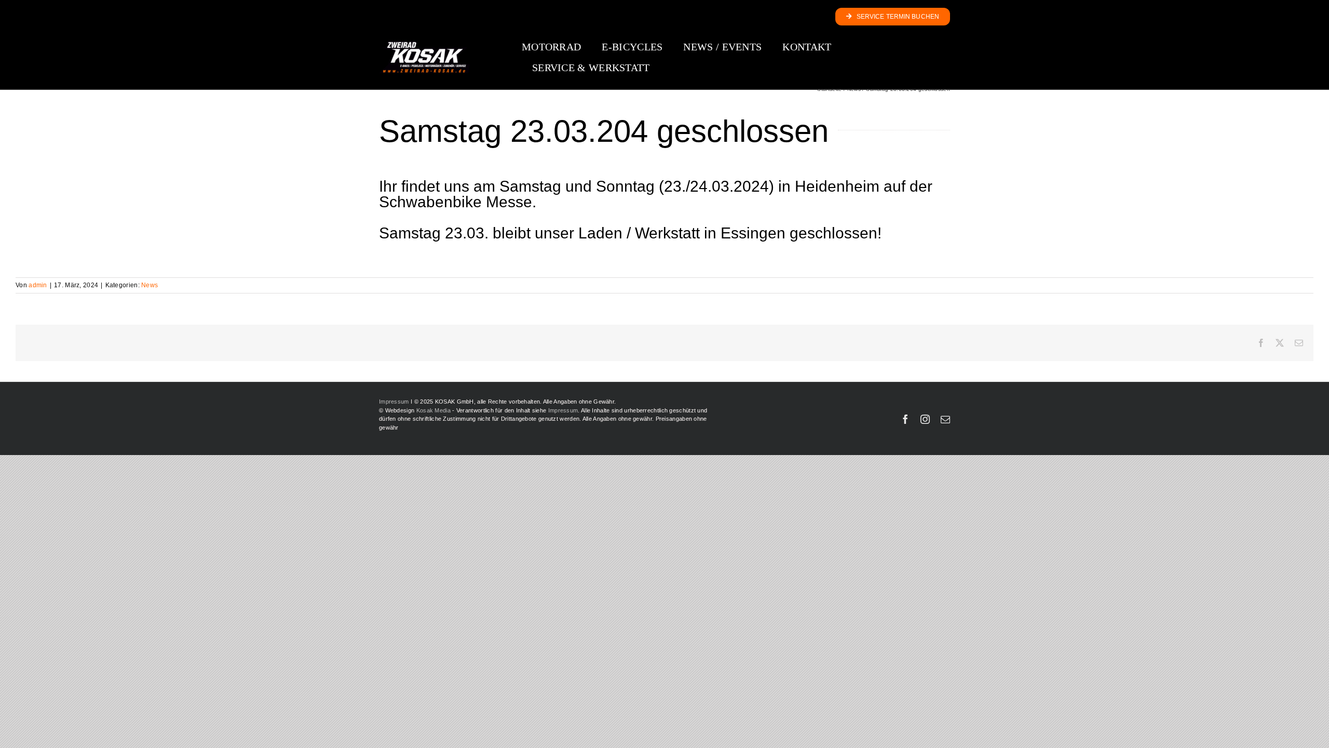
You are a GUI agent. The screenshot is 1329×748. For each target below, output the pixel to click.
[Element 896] (424, 45)
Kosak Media (433, 410)
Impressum (394, 401)
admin (38, 285)
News (149, 285)
